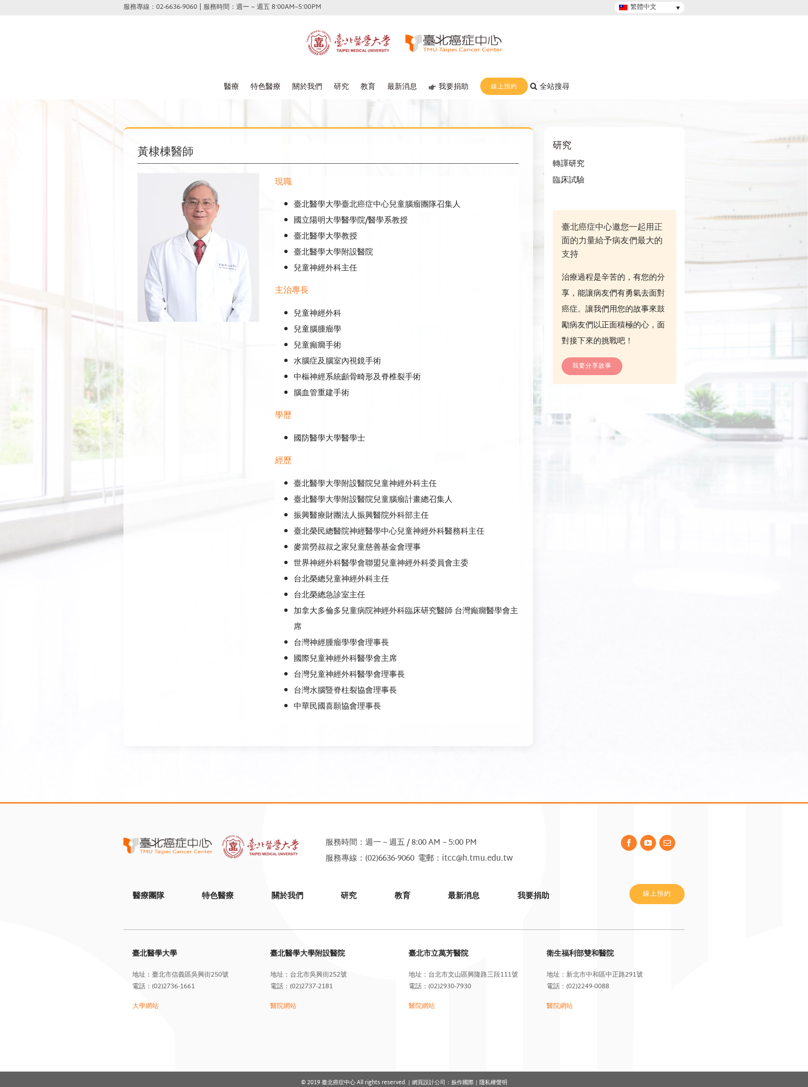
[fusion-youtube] (648, 843)
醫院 (553, 1006)
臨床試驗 (568, 180)
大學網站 (145, 1006)
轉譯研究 (568, 164)
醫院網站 (283, 1006)
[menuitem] (231, 87)
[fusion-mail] (667, 843)
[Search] (556, 87)
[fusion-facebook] (629, 843)
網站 (566, 1006)
